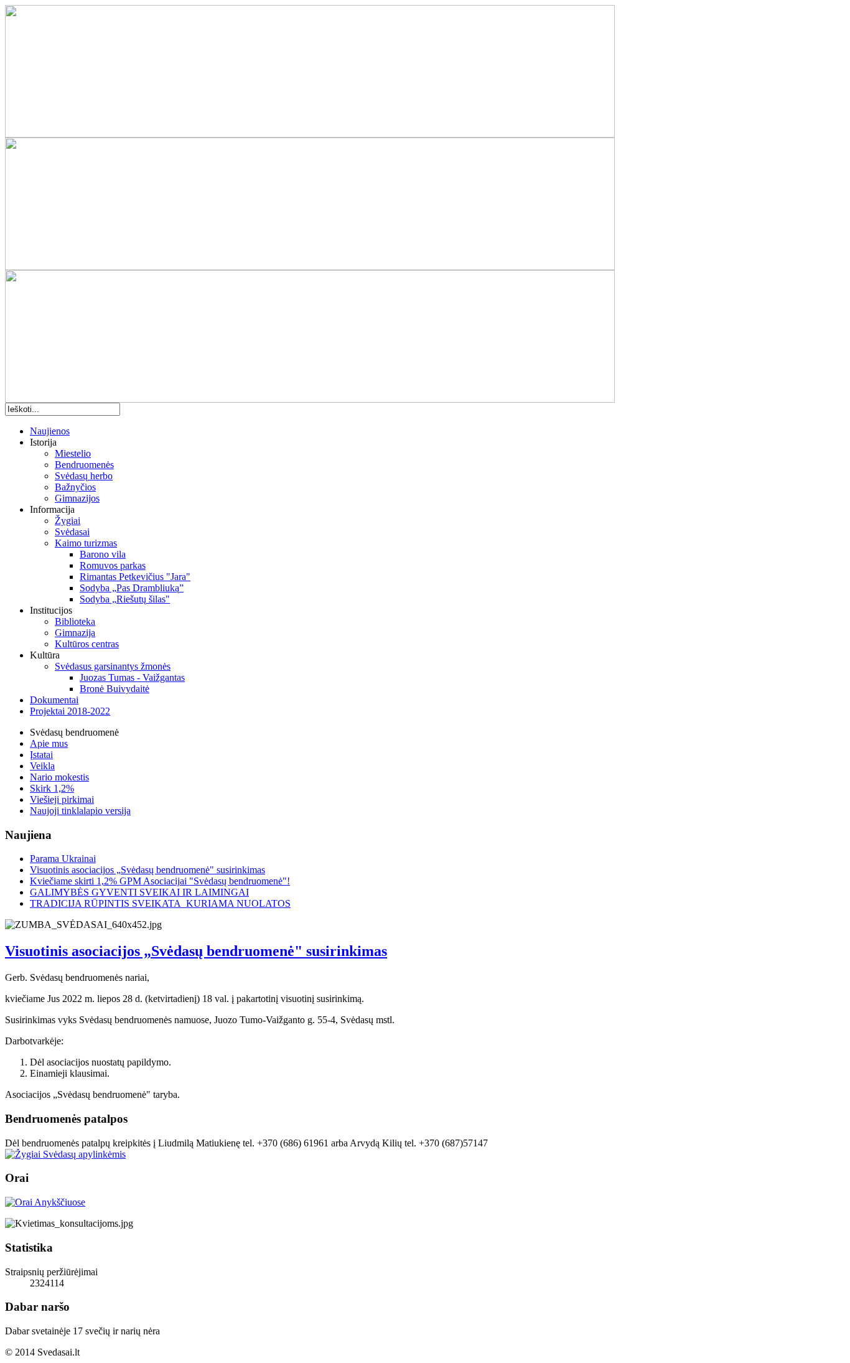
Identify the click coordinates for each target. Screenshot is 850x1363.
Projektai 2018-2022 (70, 711)
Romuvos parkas (113, 565)
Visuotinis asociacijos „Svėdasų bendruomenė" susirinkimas (147, 869)
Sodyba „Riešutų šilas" (125, 599)
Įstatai (41, 754)
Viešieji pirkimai (62, 799)
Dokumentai (54, 700)
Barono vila (103, 554)
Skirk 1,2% (52, 788)
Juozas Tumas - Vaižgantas (132, 677)
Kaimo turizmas (86, 543)
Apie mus (49, 743)
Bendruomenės (84, 464)
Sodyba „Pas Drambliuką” (132, 588)
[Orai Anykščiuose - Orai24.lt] (45, 1202)
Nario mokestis (59, 777)
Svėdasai (72, 532)
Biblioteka (75, 621)
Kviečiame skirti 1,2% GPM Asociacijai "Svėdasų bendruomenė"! (160, 881)
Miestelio (73, 453)
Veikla (42, 766)
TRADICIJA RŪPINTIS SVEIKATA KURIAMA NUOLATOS (160, 903)
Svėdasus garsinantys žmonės (112, 666)
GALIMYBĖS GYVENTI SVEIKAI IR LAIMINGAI (139, 892)
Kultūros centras (87, 644)
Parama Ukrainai (63, 858)
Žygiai (67, 520)
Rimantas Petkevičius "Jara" (135, 576)
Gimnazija (75, 632)
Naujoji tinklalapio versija (80, 810)
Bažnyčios (75, 487)
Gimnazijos (77, 498)
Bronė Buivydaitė (114, 688)
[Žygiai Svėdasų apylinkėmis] (65, 1154)
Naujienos (50, 431)
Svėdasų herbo (84, 476)
